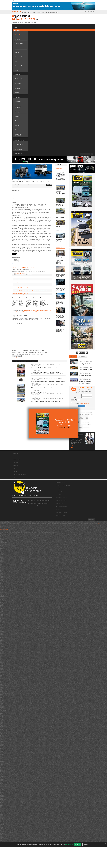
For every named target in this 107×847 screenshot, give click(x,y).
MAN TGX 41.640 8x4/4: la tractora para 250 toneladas (44, 377)
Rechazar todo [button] (3, 528)
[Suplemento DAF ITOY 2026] (81, 264)
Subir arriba (91, 519)
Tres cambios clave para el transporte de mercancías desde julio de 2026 (60, 274)
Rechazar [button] (2, 536)
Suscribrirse (58, 509)
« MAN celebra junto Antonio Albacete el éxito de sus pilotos (37, 310)
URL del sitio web (29, 352)
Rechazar (86, 844)
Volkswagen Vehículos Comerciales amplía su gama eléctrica (60, 193)
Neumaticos (83, 424)
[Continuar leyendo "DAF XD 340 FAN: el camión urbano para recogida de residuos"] (21, 400)
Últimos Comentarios (82, 356)
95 (91, 361)
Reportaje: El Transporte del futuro (23, 288)
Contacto (58, 488)
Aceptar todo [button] (3, 526)
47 (91, 367)
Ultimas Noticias (59, 378)
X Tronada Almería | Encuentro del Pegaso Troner (42, 387)
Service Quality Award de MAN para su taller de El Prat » (26, 312)
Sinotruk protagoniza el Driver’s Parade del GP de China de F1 (45, 372)
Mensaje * (14, 350)
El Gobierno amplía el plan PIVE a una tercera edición (85, 376)
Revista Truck (59, 491)
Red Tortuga (88, 424)
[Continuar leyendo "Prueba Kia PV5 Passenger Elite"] (60, 200)
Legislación (87, 422)
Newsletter (58, 494)
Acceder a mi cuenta (60, 515)
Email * (44, 350)
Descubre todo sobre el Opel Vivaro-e (23, 285)
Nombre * (26, 350)
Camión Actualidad (50, 384)
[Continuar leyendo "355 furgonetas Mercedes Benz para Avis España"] (74, 380)
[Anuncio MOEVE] (53, 5)
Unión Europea (86, 427)
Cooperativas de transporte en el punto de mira (85, 370)
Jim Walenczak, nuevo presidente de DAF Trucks (35, 12)
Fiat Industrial (17, 261)
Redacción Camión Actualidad (24, 184)
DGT (83, 414)
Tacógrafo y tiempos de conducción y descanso (84, 364)
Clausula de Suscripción (61, 506)
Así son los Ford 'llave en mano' (22, 279)
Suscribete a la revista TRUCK (63, 485)
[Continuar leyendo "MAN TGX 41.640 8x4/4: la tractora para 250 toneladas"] (21, 375)
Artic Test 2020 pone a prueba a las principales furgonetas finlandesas (31, 290)
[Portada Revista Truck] (82, 190)
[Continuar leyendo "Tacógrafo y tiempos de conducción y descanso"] (74, 361)
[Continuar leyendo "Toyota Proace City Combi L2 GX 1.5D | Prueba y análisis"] (60, 211)
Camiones (16, 260)
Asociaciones (82, 412)
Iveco (83, 422)
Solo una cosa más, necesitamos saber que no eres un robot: (27, 354)
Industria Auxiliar (79, 419)
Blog (73, 447)
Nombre (75, 395)
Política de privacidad (61, 500)
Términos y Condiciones (84, 403)
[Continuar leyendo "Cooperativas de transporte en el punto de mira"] (74, 367)
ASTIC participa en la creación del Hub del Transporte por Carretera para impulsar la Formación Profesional (60, 260)
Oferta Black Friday (60, 482)
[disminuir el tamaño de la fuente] (37, 186)
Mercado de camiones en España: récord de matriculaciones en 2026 (44, 301)
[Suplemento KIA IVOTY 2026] (81, 228)
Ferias (92, 414)
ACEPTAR (77, 844)
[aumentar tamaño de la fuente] (39, 186)
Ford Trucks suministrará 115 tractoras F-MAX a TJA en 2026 (15, 301)
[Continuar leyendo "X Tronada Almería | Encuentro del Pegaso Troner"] (21, 386)
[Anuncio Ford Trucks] (53, 159)
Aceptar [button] (2, 535)
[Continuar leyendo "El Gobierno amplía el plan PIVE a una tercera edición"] (74, 374)
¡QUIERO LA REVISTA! (64, 427)
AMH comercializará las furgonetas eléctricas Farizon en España (60, 241)
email (75, 397)
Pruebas (59, 364)
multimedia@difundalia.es (21, 273)
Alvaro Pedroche (50, 364)
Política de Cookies (60, 503)
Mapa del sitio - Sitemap (61, 512)
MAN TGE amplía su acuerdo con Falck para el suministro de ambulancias (60, 228)
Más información (69, 844)
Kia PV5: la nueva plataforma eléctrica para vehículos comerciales (60, 180)
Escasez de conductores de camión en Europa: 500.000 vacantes (60, 315)
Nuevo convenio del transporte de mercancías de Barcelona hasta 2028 (60, 302)
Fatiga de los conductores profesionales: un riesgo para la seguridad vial (60, 329)
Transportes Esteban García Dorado (23, 282)
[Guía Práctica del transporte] (82, 299)
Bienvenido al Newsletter (61, 497)
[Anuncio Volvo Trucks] (82, 168)
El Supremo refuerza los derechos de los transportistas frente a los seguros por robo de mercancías (60, 288)
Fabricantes (49, 184)
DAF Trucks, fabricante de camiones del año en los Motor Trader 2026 (28, 302)
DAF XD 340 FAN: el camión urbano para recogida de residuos (45, 401)
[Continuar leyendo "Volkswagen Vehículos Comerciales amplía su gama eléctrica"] (60, 187)
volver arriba (15, 358)
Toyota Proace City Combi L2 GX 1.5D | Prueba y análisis (60, 216)
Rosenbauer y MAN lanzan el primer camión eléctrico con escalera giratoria (22, 302)
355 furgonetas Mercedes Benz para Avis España (85, 382)
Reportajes (60, 384)
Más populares (73, 356)
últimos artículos (75, 446)
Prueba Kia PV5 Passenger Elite (59, 205)
